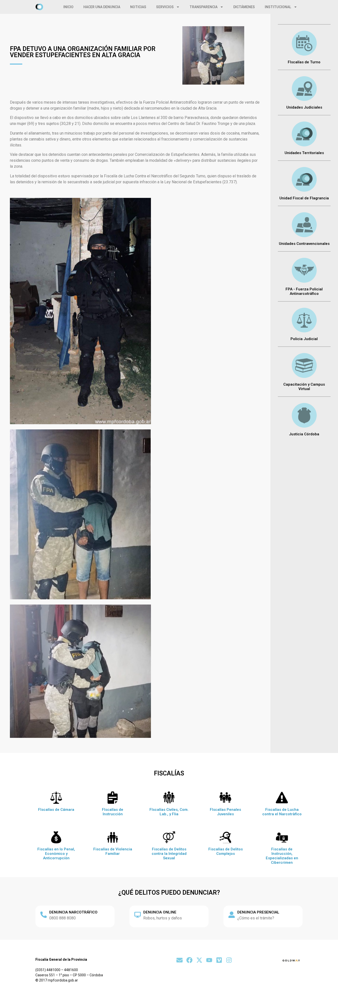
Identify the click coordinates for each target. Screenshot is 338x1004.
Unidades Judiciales (304, 107)
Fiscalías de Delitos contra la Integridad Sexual (169, 853)
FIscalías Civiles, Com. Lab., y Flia (169, 811)
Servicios (165, 7)
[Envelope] (179, 960)
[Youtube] (209, 960)
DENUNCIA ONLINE (159, 912)
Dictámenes (244, 7)
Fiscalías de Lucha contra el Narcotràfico (282, 811)
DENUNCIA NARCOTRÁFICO (73, 912)
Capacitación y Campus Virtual (304, 386)
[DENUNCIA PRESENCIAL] (231, 914)
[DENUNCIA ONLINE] (137, 914)
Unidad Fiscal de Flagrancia (304, 198)
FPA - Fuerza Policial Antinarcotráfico (304, 291)
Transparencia (203, 7)
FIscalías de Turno (304, 62)
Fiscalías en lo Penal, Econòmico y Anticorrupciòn (56, 853)
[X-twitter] (199, 960)
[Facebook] (189, 960)
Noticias (138, 7)
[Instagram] (229, 960)
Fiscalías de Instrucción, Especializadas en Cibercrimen (282, 856)
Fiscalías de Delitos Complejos (225, 851)
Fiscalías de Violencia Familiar (112, 851)
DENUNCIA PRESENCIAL (258, 912)
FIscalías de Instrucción (112, 811)
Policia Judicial (304, 339)
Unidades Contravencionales (304, 243)
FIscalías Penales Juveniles (225, 811)
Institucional (278, 7)
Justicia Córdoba (304, 434)
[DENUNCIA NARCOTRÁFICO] (43, 914)
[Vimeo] (219, 960)
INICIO (68, 7)
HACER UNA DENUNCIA (101, 7)
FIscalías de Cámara (56, 809)
